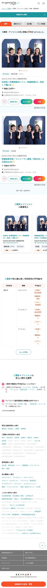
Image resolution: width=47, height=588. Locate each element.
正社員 (20, 404)
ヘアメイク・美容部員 (28, 480)
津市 (3, 437)
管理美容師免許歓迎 (28, 514)
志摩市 (4, 444)
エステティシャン (30, 484)
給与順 (29, 24)
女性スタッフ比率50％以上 (31, 533)
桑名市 (30, 437)
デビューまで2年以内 (17, 505)
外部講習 (38, 511)
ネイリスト (18, 484)
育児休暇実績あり (27, 499)
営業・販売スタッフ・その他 (30, 487)
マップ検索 (41, 24)
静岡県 (23, 429)
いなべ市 (37, 441)
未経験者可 (16, 514)
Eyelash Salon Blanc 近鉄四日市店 (14, 79)
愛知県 (4, 429)
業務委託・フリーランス (30, 465)
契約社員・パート (36, 404)
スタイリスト (6, 477)
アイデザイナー (7, 484)
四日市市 (10, 437)
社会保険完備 (6, 496)
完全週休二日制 (18, 496)
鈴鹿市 (36, 437)
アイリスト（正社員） (31, 387)
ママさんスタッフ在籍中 (24, 530)
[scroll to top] (42, 545)
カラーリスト (28, 477)
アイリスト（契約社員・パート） (22, 389)
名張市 (4, 441)
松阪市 (23, 437)
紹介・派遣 (5, 468)
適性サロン (17, 24)
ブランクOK (6, 514)
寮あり (16, 499)
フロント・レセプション (10, 480)
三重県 (17, 429)
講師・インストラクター (10, 487)
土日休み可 (29, 496)
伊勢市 (17, 437)
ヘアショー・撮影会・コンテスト (13, 508)
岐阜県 (10, 429)
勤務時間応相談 (7, 499)
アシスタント (17, 477)
